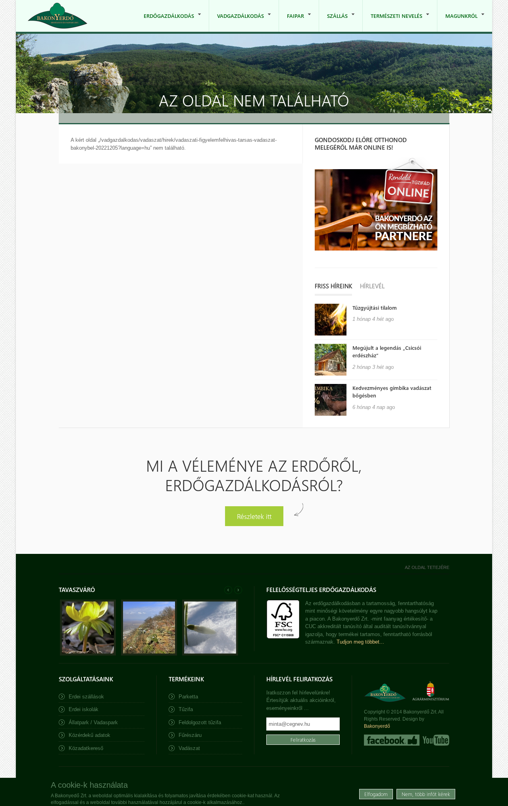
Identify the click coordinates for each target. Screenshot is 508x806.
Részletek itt (254, 516)
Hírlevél (372, 286)
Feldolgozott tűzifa (200, 722)
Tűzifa (186, 709)
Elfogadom (376, 794)
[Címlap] (57, 16)
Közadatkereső (86, 748)
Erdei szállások (86, 697)
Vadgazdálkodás (236, 22)
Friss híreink (333, 286)
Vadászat (189, 748)
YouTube (435, 740)
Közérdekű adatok (89, 735)
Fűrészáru (190, 735)
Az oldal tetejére (427, 567)
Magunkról (457, 22)
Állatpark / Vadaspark (93, 722)
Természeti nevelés (392, 22)
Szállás (333, 22)
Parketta (188, 697)
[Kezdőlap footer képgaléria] (88, 654)
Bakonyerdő (377, 726)
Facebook (391, 740)
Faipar (291, 22)
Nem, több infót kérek (426, 794)
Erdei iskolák (83, 709)
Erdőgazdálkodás (165, 22)
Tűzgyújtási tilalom (374, 307)
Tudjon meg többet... (360, 642)
